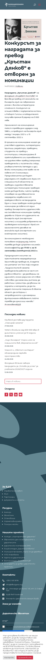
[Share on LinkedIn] (16, 394)
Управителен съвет (13, 491)
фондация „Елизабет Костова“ (20, 96)
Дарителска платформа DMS (17, 546)
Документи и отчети (14, 500)
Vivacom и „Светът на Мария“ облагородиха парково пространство (19, 353)
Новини (19, 86)
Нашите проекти (13, 532)
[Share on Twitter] (11, 394)
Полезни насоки (11, 524)
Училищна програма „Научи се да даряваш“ (23, 552)
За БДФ (6, 486)
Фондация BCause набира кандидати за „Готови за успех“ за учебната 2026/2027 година (21, 366)
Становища (9, 518)
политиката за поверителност (26, 626)
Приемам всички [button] (25, 657)
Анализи (7, 512)
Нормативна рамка (12, 521)
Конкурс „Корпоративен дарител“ (20, 536)
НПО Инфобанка (11, 555)
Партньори (9, 497)
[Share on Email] (20, 394)
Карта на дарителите (14, 558)
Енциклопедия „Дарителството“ (19, 549)
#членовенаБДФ (13, 304)
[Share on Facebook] (6, 394)
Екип (6, 494)
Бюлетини (9, 515)
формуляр (23, 241)
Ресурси (7, 508)
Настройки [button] (9, 657)
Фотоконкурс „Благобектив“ (17, 561)
